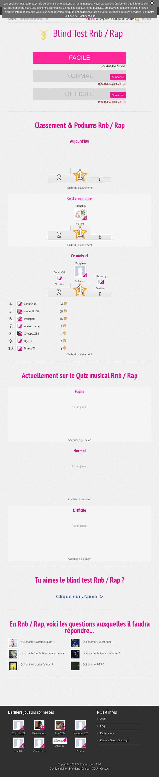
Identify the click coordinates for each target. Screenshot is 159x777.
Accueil (12, 19)
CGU (95, 768)
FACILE (79, 57)
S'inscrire (118, 77)
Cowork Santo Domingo (114, 740)
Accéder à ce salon (79, 440)
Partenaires (107, 733)
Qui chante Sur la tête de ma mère (41, 653)
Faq (102, 726)
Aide (103, 718)
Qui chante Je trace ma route (100, 653)
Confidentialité (58, 768)
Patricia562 (88, 18)
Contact (105, 768)
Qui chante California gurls (36, 641)
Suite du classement (79, 187)
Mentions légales (79, 768)
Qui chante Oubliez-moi (97, 641)
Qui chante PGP (92, 664)
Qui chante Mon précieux (35, 664)
